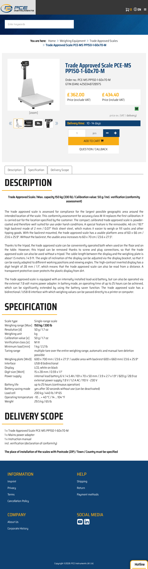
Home (52, 40)
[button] (10, 123)
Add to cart (92, 141)
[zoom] (33, 112)
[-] (107, 133)
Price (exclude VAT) (78, 100)
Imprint (12, 481)
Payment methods (88, 494)
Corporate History (18, 528)
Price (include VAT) (113, 100)
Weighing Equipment (73, 40)
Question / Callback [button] (93, 149)
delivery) (132, 115)
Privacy (12, 488)
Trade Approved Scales (104, 40)
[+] (115, 133)
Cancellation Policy (18, 501)
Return (81, 488)
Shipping (82, 481)
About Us (13, 522)
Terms (11, 494)
